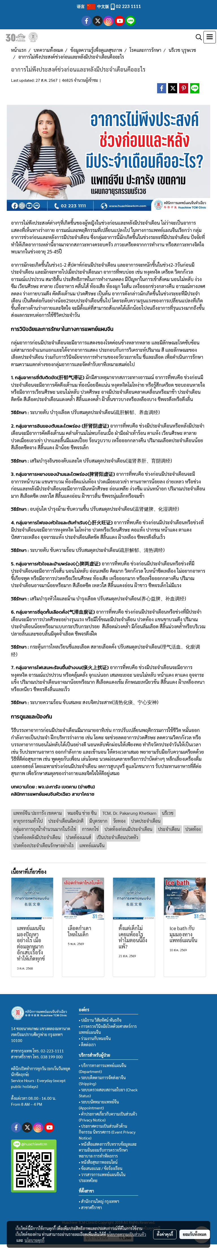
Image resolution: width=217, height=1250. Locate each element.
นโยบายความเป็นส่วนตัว (126, 1234)
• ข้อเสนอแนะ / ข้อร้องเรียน (100, 1168)
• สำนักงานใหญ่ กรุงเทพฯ (99, 1201)
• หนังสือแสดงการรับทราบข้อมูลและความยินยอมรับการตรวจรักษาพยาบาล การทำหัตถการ (107, 1149)
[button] (197, 37)
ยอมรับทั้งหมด (195, 1234)
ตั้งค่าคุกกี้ (165, 1234)
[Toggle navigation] (209, 37)
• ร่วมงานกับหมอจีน (95, 1038)
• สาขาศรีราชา (90, 1207)
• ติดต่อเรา (87, 1044)
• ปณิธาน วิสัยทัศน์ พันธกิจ (100, 1020)
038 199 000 (52, 1056)
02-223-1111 (52, 1050)
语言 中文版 (93, 6)
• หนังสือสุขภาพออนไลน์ (98, 1162)
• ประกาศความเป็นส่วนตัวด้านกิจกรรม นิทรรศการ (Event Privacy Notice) (107, 1131)
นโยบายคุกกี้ (34, 1240)
